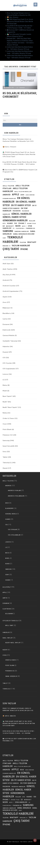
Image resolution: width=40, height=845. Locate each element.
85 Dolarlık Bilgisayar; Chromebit (20, 95)
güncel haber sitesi (14, 217)
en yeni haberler (28, 783)
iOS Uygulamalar (9, 368)
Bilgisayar (6, 308)
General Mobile (8, 335)
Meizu (5, 385)
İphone (24, 249)
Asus (5, 302)
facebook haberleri (18, 786)
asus (22, 195)
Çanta (5, 319)
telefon (23, 242)
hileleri (32, 221)
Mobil (5, 391)
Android (6, 280)
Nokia (5, 413)
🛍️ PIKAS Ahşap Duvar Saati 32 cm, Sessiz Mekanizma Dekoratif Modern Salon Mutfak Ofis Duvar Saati (20, 21)
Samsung (8, 231)
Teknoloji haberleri (18, 813)
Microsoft (10, 226)
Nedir (18, 226)
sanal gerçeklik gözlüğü (23, 234)
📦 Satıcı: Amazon (12, 17)
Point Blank (7, 429)
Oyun (5, 424)
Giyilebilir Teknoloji (10, 341)
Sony (4, 238)
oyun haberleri (21, 802)
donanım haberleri (9, 198)
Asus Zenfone (30, 195)
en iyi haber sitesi (21, 205)
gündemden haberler (15, 220)
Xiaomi (5, 468)
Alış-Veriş (6, 274)
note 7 (24, 226)
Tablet (5, 457)
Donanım (31, 74)
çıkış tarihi (11, 249)
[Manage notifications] (35, 840)
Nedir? (5, 402)
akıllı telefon (8, 186)
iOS (15, 223)
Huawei (10, 223)
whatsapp (31, 242)
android (7, 195)
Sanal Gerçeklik (8, 446)
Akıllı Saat (6, 263)
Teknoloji (6, 462)
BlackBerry (7, 313)
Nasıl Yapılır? (7, 396)
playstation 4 (20, 228)
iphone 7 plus (31, 223)
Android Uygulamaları (11, 291)
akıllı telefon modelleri (23, 191)
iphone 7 (22, 223)
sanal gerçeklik (24, 808)
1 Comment (22, 87)
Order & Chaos (8, 418)
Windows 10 (6, 246)
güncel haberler (21, 213)
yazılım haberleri (21, 245)
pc (14, 228)
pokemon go (30, 228)
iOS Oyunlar (7, 363)
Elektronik (6, 330)
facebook (17, 211)
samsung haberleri (22, 231)
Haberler (6, 346)
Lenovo (5, 374)
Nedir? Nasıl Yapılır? (10, 407)
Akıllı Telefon (8, 269)
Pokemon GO (8, 435)
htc (4, 223)
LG (4, 226)
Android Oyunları (9, 286)
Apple (15, 194)
